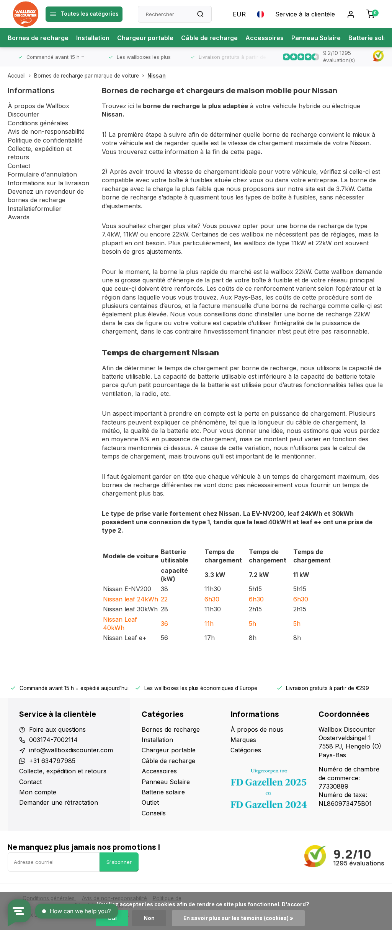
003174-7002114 (53, 740)
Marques (243, 740)
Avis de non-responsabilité (46, 131)
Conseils (154, 813)
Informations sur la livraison (48, 183)
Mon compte (37, 792)
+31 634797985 (52, 761)
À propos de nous (256, 729)
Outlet (150, 802)
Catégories (245, 750)
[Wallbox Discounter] (25, 14)
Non (149, 918)
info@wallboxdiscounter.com (71, 750)
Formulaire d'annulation (42, 174)
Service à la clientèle (305, 14)
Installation (92, 38)
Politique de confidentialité (45, 140)
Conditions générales (38, 123)
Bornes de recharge (38, 38)
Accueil (17, 76)
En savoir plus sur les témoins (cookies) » (238, 918)
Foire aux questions (57, 729)
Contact (19, 166)
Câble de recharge (209, 38)
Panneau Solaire (316, 38)
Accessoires (264, 38)
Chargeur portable (145, 38)
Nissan (156, 76)
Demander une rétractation (58, 802)
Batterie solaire (163, 792)
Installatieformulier (35, 208)
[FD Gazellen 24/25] (268, 790)
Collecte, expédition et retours (62, 771)
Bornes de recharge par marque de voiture (86, 76)
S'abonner (119, 862)
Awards (18, 217)
